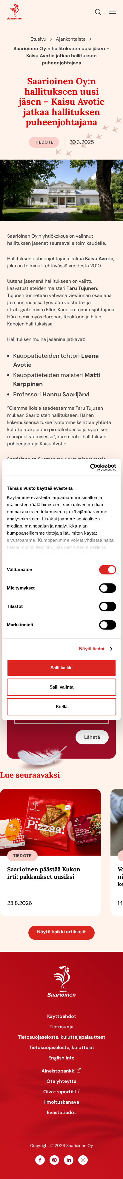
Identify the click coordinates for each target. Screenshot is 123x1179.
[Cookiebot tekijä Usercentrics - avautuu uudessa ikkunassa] (90, 467)
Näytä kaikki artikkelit (61, 932)
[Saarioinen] (14, 12)
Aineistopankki (58, 1071)
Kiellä (61, 706)
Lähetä (92, 737)
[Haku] (98, 11)
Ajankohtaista (71, 39)
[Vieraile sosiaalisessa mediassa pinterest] (54, 1160)
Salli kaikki (61, 667)
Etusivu (38, 39)
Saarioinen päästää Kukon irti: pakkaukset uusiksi (43, 872)
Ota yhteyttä (61, 1081)
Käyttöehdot (61, 1016)
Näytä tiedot (91, 648)
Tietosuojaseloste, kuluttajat (61, 1047)
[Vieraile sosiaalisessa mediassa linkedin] (68, 1160)
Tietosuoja (61, 1026)
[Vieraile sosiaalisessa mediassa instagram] (83, 1160)
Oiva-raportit (58, 1091)
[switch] (107, 588)
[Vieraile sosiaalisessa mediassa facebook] (40, 1160)
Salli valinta (61, 686)
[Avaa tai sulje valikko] (112, 12)
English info (61, 1058)
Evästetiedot (61, 1112)
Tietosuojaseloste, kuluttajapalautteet (61, 1037)
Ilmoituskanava (61, 1102)
